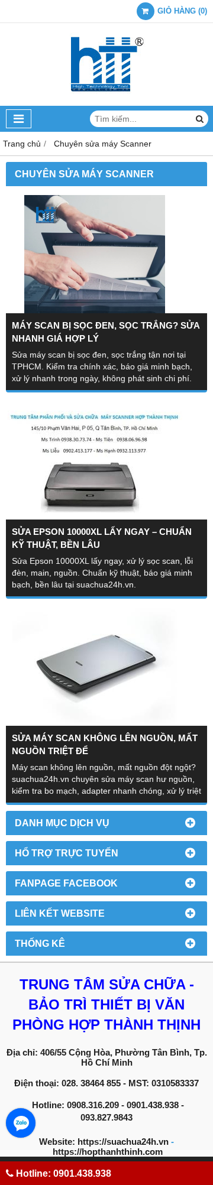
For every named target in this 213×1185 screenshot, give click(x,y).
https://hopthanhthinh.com (108, 1152)
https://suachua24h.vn (123, 1142)
